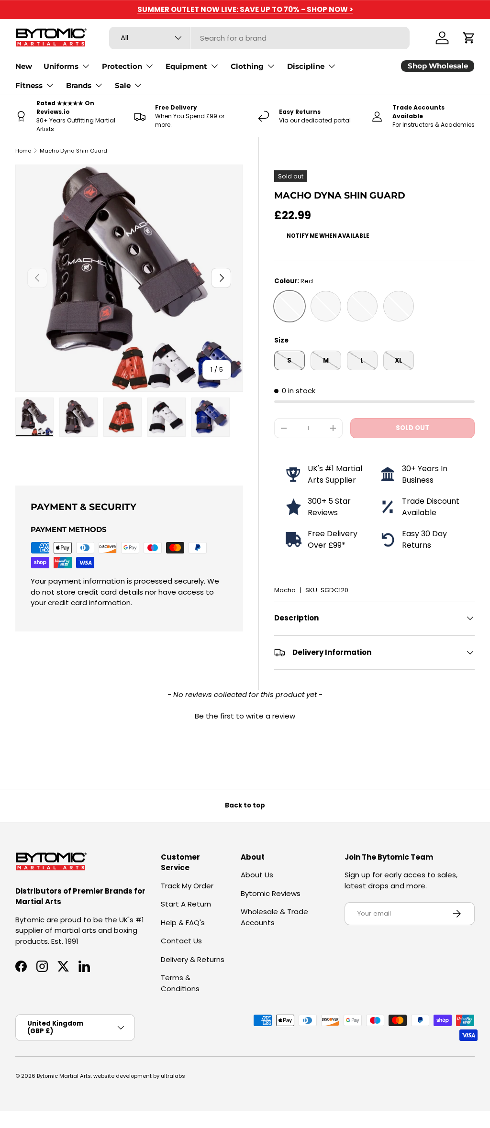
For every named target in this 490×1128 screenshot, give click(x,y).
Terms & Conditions (180, 983)
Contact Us (181, 941)
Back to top (245, 805)
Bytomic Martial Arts (64, 1076)
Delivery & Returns (192, 959)
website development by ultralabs (139, 1076)
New (23, 66)
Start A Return (186, 904)
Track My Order (187, 886)
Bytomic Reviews (271, 893)
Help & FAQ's (183, 923)
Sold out (412, 427)
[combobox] (259, 38)
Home (23, 151)
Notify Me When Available (328, 236)
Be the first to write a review (245, 716)
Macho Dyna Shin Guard (73, 151)
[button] (468, 37)
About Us (257, 875)
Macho (285, 590)
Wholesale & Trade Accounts (274, 917)
